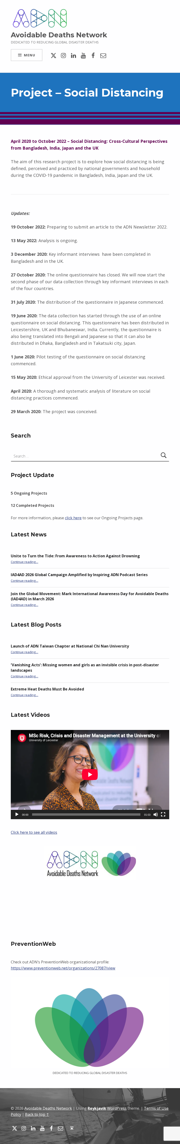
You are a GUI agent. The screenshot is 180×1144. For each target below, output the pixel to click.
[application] (90, 774)
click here (73, 517)
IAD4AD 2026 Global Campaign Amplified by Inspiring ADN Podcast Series (79, 574)
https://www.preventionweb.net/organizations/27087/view (63, 968)
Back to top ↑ (37, 1114)
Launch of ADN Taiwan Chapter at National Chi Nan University (70, 646)
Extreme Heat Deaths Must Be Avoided (47, 689)
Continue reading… (24, 562)
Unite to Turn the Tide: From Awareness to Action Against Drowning (75, 555)
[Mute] (155, 814)
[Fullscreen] (163, 814)
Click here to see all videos (34, 832)
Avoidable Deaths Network (59, 35)
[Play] (17, 814)
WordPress (117, 1108)
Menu (29, 55)
